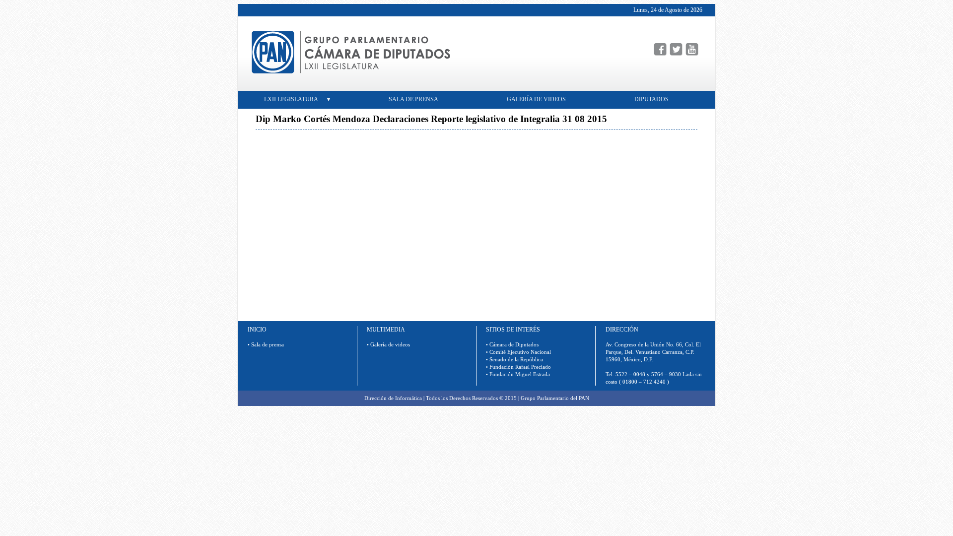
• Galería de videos (388, 344)
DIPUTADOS (655, 99)
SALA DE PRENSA (417, 99)
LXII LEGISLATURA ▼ (298, 99)
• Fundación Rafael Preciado (518, 367)
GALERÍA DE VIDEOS (536, 99)
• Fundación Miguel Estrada (518, 374)
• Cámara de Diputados (512, 344)
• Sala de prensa (266, 344)
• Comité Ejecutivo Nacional (518, 352)
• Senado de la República (514, 359)
